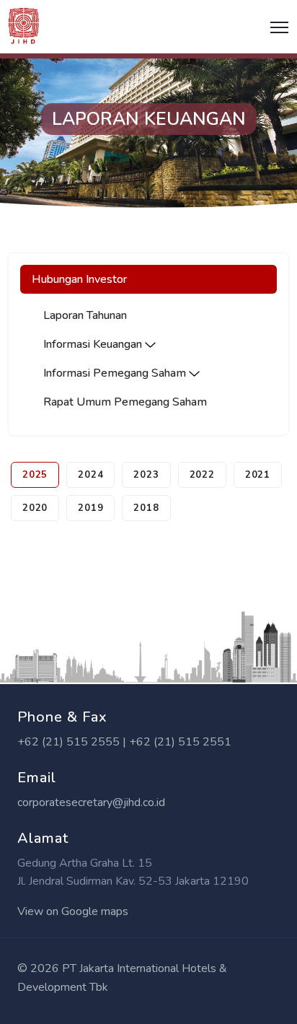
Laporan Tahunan (85, 315)
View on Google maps (72, 911)
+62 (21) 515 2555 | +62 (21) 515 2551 (124, 742)
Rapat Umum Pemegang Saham (125, 402)
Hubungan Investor (79, 279)
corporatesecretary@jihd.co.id (91, 802)
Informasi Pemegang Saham (116, 373)
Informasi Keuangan (94, 344)
